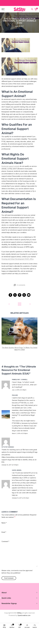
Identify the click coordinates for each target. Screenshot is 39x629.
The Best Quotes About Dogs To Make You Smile (19, 347)
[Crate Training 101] (9, 304)
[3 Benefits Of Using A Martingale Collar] (30, 304)
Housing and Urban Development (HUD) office (17, 259)
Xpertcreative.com (24, 615)
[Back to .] (19, 304)
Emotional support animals (10, 166)
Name (4, 523)
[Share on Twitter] (15, 295)
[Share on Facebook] (10, 295)
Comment (5, 541)
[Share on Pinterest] (19, 295)
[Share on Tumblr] (24, 295)
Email (4, 532)
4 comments (21, 285)
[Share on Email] (28, 295)
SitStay (19, 613)
